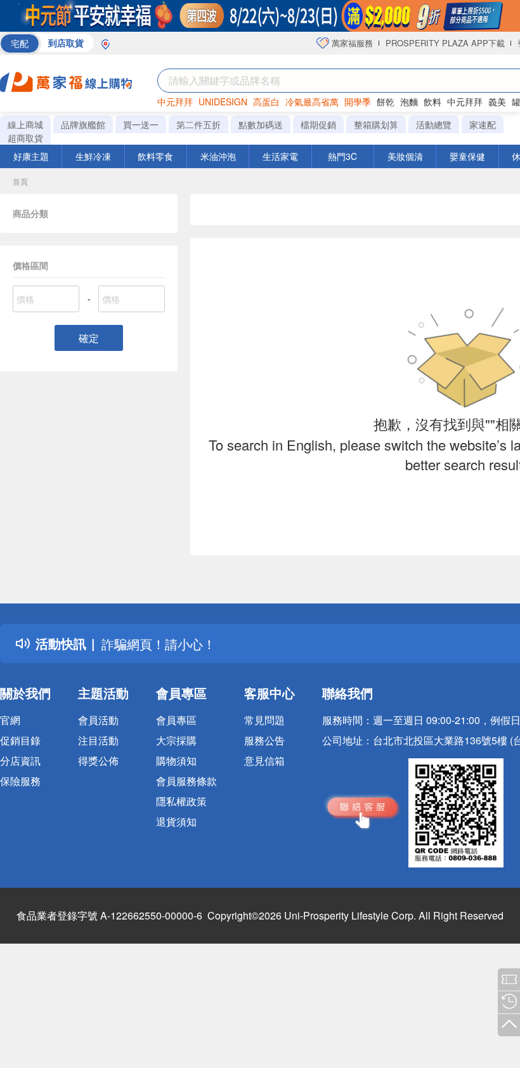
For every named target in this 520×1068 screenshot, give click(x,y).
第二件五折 (198, 124)
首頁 (20, 181)
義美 (497, 101)
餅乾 (385, 101)
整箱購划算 (376, 124)
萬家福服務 (351, 43)
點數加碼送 (260, 124)
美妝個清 (405, 156)
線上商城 (25, 124)
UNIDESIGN (222, 101)
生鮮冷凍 (93, 156)
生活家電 (280, 156)
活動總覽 (434, 124)
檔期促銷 (318, 124)
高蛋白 (266, 101)
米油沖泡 (218, 156)
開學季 (357, 101)
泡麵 (409, 101)
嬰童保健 (467, 156)
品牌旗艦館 (83, 124)
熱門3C (342, 156)
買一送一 (141, 124)
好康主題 (31, 156)
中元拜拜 (175, 101)
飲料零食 (155, 156)
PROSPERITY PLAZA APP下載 (445, 43)
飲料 (432, 101)
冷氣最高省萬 (312, 101)
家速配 (482, 124)
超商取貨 (25, 137)
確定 (89, 338)
